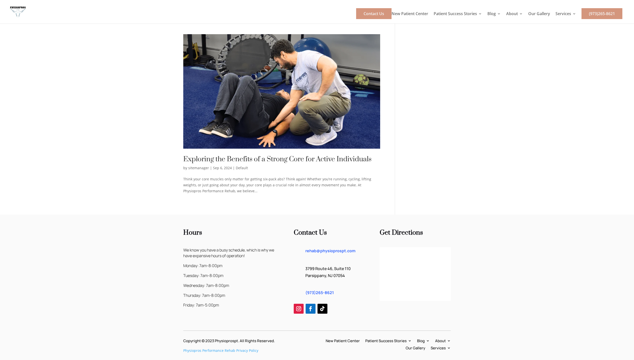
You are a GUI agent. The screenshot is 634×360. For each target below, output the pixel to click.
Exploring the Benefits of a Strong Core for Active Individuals (277, 159)
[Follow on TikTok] (322, 309)
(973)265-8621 (602, 13)
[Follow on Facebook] (311, 309)
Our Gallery (539, 14)
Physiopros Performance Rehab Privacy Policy (220, 350)
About (512, 14)
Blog (491, 14)
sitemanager (198, 168)
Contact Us (374, 13)
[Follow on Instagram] (299, 309)
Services (563, 14)
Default (242, 168)
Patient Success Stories (455, 14)
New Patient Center (410, 14)
